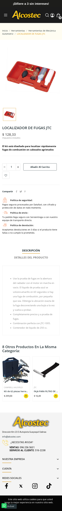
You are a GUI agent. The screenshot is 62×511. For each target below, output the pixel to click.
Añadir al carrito (40, 166)
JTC (35, 387)
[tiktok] (49, 486)
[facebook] (6, 486)
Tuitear (21, 191)
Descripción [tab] (31, 250)
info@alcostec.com (11, 437)
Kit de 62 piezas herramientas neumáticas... (16, 391)
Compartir (16, 191)
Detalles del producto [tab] (31, 257)
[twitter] (20, 486)
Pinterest (25, 191)
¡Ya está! (10, 506)
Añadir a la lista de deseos (5, 175)
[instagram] (35, 486)
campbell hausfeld (13, 387)
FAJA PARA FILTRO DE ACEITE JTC (46, 391)
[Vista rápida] (16, 370)
